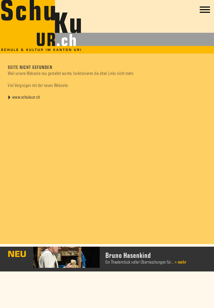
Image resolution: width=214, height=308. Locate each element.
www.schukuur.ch (26, 97)
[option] (107, 259)
